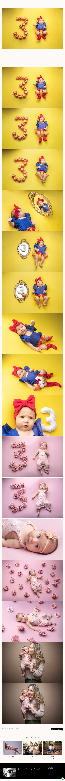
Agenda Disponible (56, 4)
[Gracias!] (29, 105)
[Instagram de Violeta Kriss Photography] (50, 771)
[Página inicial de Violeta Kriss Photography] (8, 4)
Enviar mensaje (52, 768)
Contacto (22, 2)
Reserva (58, 2)
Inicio (29, 2)
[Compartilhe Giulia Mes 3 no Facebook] (2, 730)
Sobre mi (50, 2)
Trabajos (35, 2)
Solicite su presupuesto (57, 729)
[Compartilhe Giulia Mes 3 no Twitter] (4, 730)
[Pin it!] (35, 105)
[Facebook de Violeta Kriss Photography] (48, 771)
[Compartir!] (32, 105)
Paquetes (43, 2)
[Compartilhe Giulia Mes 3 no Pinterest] (6, 730)
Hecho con (32, 780)
